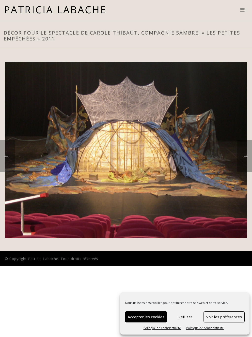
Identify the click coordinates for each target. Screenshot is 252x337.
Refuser (185, 316)
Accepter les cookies (146, 316)
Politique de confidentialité (162, 328)
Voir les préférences (224, 316)
